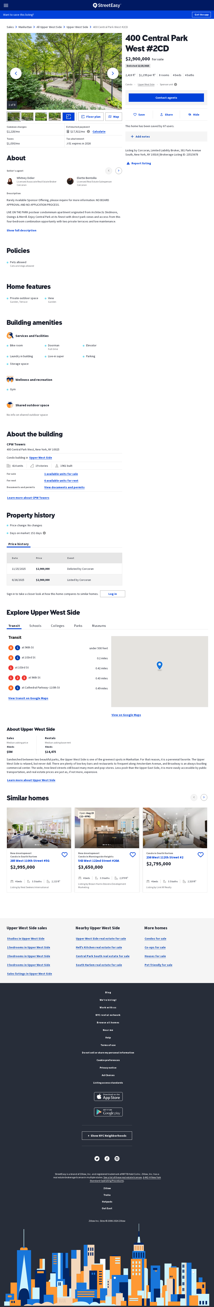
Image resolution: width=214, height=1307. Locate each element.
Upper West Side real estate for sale (101, 938)
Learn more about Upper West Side (31, 780)
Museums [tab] (99, 626)
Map (116, 117)
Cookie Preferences (108, 1060)
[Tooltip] (44, 533)
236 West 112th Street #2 (164, 857)
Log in (112, 594)
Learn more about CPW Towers (28, 498)
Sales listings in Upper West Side (29, 973)
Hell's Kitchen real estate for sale (99, 947)
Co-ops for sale (155, 947)
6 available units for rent (61, 480)
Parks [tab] (78, 626)
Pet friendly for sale (158, 965)
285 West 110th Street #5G (30, 860)
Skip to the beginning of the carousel (107, 897)
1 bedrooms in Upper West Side (28, 947)
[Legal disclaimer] (88, 131)
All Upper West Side (49, 27)
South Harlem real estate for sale (99, 965)
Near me (108, 1030)
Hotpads (107, 1201)
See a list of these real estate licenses (122, 1177)
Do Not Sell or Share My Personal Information (108, 1052)
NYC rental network (108, 1014)
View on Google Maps (126, 715)
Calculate (99, 131)
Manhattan (25, 27)
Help (108, 1037)
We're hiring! (108, 999)
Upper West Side (77, 27)
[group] (39, 850)
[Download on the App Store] (108, 1096)
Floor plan (93, 117)
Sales (10, 27)
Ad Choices (108, 1075)
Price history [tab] (18, 544)
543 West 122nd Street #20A (98, 860)
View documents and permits (64, 487)
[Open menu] (6, 5)
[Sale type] (175, 84)
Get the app (202, 14)
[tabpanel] (64, 569)
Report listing (141, 163)
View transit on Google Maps (28, 698)
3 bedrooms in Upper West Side (28, 965)
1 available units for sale (61, 474)
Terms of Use (108, 1045)
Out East (107, 1208)
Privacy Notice (108, 1067)
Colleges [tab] (57, 626)
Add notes (143, 136)
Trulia (107, 1194)
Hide (196, 114)
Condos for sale (155, 938)
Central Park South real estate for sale (103, 956)
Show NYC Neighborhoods (107, 1135)
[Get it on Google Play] (108, 1112)
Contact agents (166, 97)
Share (169, 114)
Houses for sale (155, 956)
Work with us (108, 1007)
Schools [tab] (35, 626)
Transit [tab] (14, 626)
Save (141, 114)
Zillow (107, 1188)
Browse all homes (108, 1022)
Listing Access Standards (108, 1082)
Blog (108, 992)
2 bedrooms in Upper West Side (28, 956)
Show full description (21, 230)
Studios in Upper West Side (26, 938)
